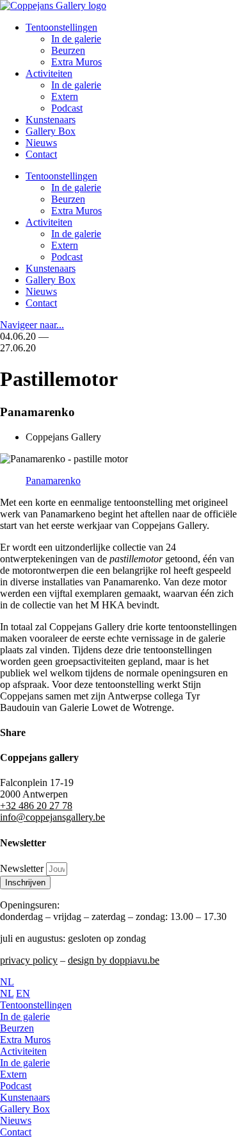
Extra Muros (76, 61)
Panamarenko (53, 480)
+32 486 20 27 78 (36, 805)
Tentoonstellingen (61, 27)
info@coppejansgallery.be (52, 817)
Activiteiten (49, 73)
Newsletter (23, 868)
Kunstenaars (51, 119)
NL (7, 981)
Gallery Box (51, 131)
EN (23, 993)
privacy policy (29, 960)
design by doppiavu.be (113, 960)
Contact (41, 154)
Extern (64, 96)
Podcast (67, 108)
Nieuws (41, 142)
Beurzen (68, 50)
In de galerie (76, 38)
